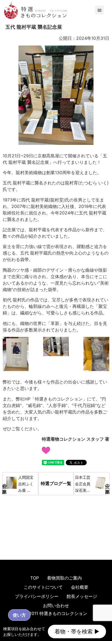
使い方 (19, 615)
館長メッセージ (82, 596)
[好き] (46, 449)
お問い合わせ (56, 605)
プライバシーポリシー (36, 596)
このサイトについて (43, 587)
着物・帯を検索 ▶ (77, 631)
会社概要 (79, 587)
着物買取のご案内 (64, 578)
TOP (34, 578)
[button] (99, 10)
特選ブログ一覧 (56, 483)
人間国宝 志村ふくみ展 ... (25, 484)
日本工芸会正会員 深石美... (82, 484)
